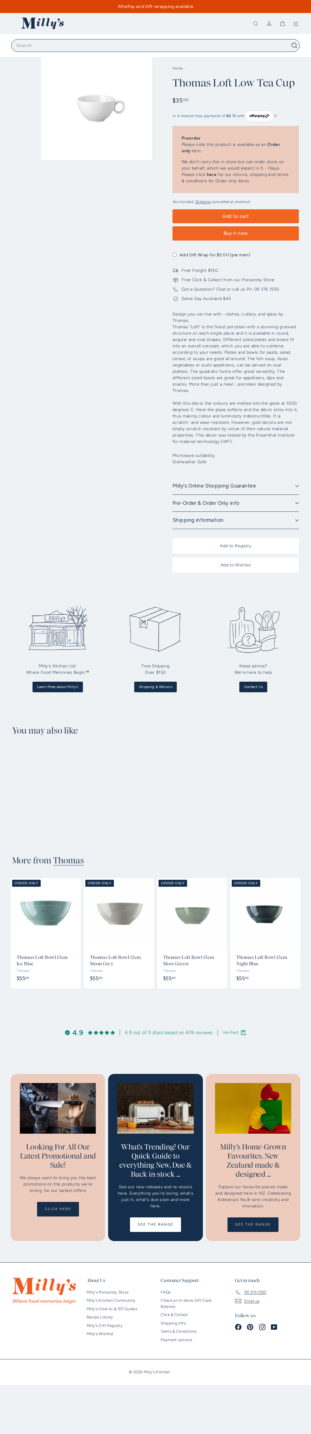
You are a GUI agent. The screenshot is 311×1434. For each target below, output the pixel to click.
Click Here (58, 1209)
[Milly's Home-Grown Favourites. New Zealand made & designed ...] (253, 1108)
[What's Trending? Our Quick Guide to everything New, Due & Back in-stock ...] (155, 1108)
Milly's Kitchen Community (111, 1300)
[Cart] (282, 24)
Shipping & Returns (155, 687)
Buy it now (236, 233)
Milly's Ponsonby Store (108, 1292)
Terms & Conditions (179, 1331)
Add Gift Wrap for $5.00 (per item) (214, 255)
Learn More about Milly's (57, 687)
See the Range (155, 1224)
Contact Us (253, 687)
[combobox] (155, 45)
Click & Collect (174, 1314)
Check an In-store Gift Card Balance (186, 1303)
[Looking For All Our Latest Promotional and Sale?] (58, 1108)
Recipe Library (100, 1317)
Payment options (176, 1340)
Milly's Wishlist (100, 1333)
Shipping (203, 202)
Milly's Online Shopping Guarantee (214, 486)
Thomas (68, 860)
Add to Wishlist (235, 565)
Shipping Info (173, 1323)
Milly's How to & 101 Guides (112, 1309)
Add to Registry (235, 545)
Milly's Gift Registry (105, 1325)
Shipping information (198, 520)
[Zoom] (96, 104)
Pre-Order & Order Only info (206, 503)
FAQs (166, 1292)
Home (178, 68)
